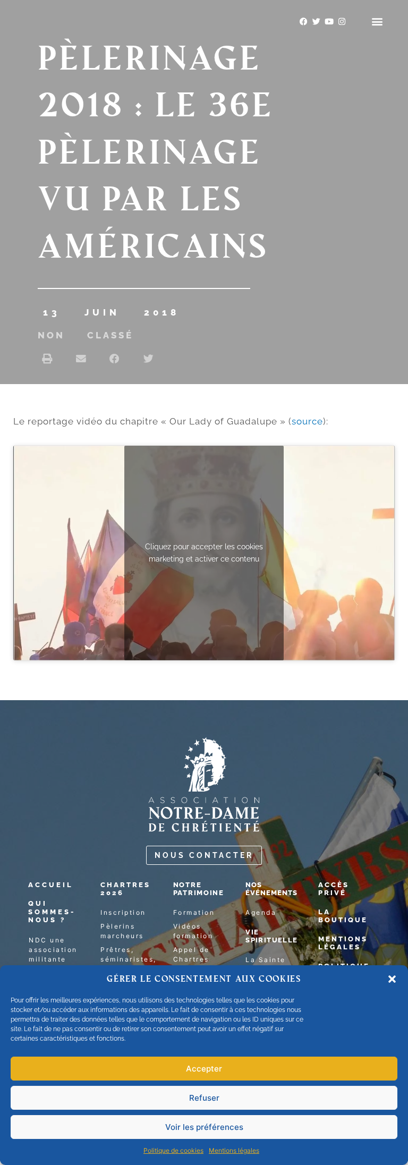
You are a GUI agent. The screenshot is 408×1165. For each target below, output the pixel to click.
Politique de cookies (173, 1150)
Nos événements (271, 889)
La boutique (343, 916)
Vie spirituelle (271, 936)
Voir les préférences (204, 1127)
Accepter (204, 1069)
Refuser (204, 1098)
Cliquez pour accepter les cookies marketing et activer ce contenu (204, 552)
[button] (392, 979)
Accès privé (333, 889)
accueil (50, 885)
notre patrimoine (198, 889)
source (307, 421)
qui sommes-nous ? (51, 911)
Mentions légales (234, 1150)
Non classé (85, 335)
